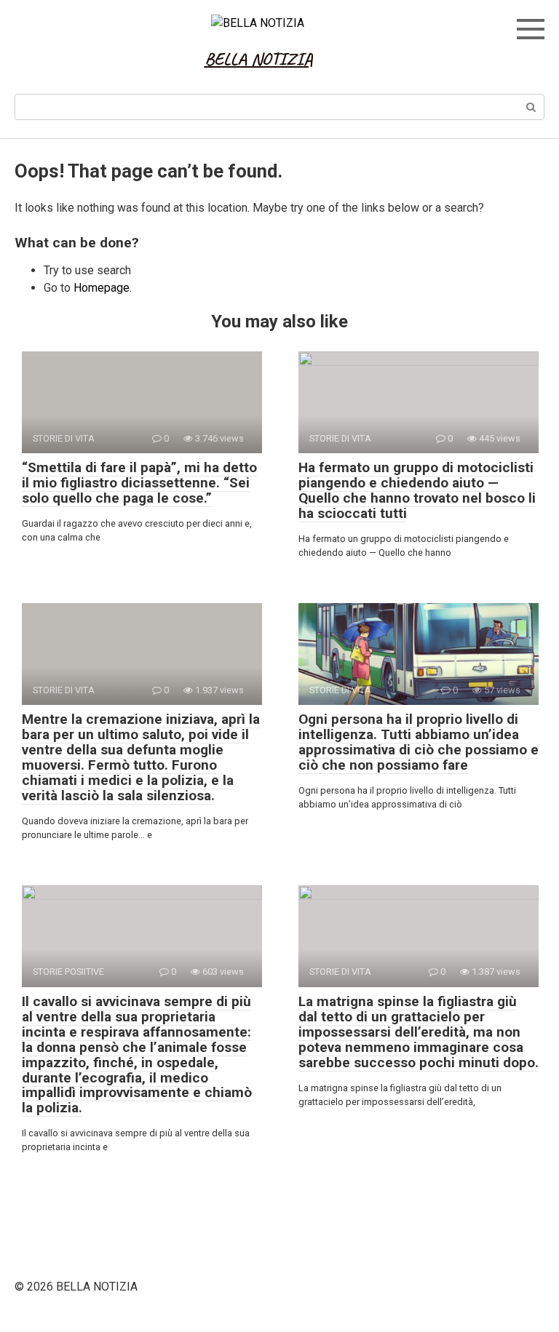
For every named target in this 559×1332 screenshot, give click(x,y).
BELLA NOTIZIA (258, 59)
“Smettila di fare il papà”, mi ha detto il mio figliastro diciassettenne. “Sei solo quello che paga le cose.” (139, 482)
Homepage (102, 288)
